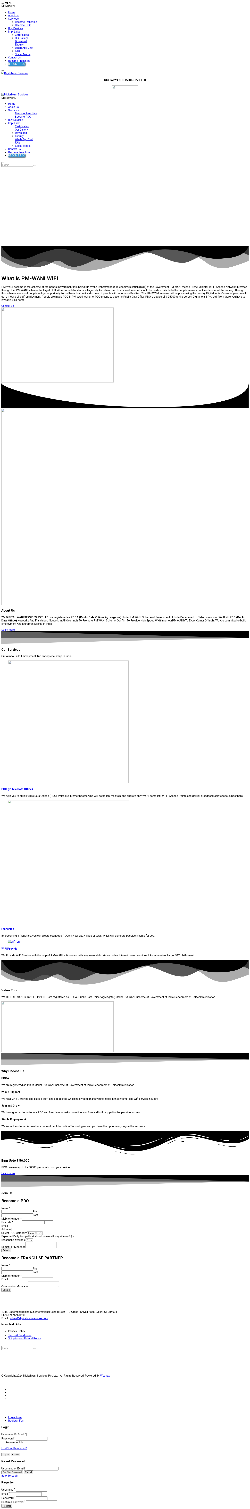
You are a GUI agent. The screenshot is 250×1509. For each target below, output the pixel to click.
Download (21, 41)
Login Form (15, 1417)
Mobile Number (11, 1218)
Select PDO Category (14, 1233)
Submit (6, 1250)
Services (13, 18)
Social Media (22, 54)
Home (11, 12)
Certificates (22, 34)
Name (5, 1208)
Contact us (14, 57)
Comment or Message (14, 1286)
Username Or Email (12, 1434)
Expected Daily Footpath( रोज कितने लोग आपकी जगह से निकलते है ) (37, 1236)
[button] (8, 6)
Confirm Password (12, 1502)
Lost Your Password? (14, 1448)
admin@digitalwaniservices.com (29, 1318)
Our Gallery (21, 38)
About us (13, 15)
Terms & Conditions (19, 1335)
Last (35, 1215)
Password (7, 1438)
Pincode (7, 1222)
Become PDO (23, 25)
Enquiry (19, 44)
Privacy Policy (16, 1331)
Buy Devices (15, 28)
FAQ (17, 51)
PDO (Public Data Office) (17, 789)
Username (7, 1489)
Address (6, 1229)
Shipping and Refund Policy (24, 1338)
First (35, 1211)
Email (4, 1225)
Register (7, 1506)
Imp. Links (14, 31)
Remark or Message (13, 1247)
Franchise (7, 928)
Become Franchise (26, 22)
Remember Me (14, 1442)
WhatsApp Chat (24, 47)
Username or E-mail (13, 1468)
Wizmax (105, 1375)
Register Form (16, 1420)
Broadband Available (13, 1240)
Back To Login (9, 1475)
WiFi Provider (10, 948)
